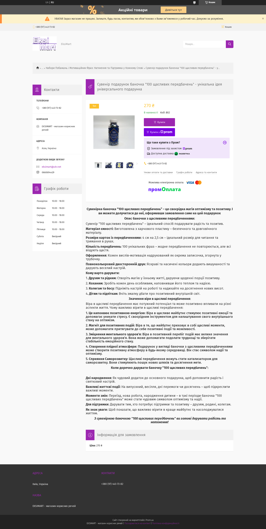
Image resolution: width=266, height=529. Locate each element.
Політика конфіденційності (165, 523)
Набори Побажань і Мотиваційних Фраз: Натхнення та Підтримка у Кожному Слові (94, 68)
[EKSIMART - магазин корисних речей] (45, 50)
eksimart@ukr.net (51, 167)
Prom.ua (149, 520)
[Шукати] (229, 44)
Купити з (155, 132)
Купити (161, 122)
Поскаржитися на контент (137, 523)
